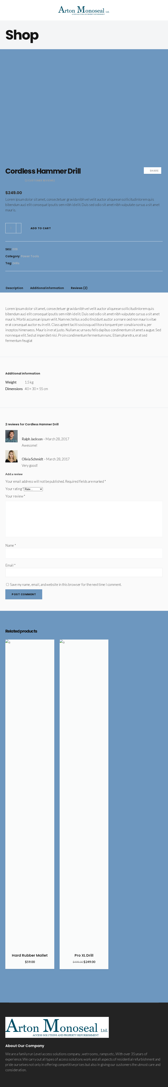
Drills (15, 263)
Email (10, 565)
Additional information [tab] (47, 288)
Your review (15, 496)
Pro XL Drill (84, 955)
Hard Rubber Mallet (30, 955)
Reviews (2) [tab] (79, 288)
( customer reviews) (40, 180)
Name (10, 545)
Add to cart (41, 228)
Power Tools (30, 256)
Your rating (14, 489)
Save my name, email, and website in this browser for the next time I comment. (65, 584)
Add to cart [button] (49, 644)
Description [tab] (14, 288)
